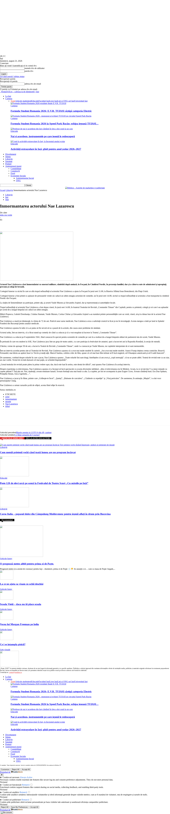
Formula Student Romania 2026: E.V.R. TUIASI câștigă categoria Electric (51, 111)
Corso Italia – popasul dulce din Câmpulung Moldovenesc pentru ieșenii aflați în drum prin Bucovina (55, 514)
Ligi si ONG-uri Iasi (65, 101)
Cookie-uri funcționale (12, 785)
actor (7, 397)
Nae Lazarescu (11, 404)
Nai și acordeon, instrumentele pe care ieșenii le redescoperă (43, 136)
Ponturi (8, 164)
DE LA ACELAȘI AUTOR (38, 438)
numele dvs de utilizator (34, 68)
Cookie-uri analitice (11, 792)
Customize (5, 769)
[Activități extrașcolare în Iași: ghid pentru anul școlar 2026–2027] (38, 141)
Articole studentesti (23, 101)
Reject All (15, 769)
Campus (8, 98)
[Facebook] (4, 224)
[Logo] (0, 92)
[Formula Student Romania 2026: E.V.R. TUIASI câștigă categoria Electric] (38, 103)
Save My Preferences (19, 807)
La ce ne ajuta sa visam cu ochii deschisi (21, 584)
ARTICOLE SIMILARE (12, 438)
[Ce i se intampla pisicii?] (6, 639)
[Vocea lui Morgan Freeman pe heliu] (6, 619)
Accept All (26, 769)
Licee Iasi (53, 101)
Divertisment (10, 154)
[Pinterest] (23, 224)
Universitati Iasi (81, 101)
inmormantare (11, 399)
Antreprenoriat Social (25, 178)
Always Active (26, 777)
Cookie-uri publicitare (12, 800)
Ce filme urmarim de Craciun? (27, 435)
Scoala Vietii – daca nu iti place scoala (20, 604)
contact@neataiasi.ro (15, 672)
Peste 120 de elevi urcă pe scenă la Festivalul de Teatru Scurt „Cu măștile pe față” (44, 483)
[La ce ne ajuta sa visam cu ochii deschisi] (6, 579)
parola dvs (29, 71)
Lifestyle (9, 159)
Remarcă (25, 785)
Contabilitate (16, 168)
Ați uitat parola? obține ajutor (12, 76)
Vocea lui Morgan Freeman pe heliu (19, 624)
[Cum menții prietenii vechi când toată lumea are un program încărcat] (57, 445)
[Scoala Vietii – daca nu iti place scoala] (6, 599)
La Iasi (8, 96)
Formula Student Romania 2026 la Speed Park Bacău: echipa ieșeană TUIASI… (55, 123)
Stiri (7, 199)
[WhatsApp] (33, 224)
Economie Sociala (18, 176)
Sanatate (8, 161)
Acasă (2, 190)
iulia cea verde (6, 215)
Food (13, 173)
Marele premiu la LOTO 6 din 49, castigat (33, 432)
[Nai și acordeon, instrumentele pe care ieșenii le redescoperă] (42, 129)
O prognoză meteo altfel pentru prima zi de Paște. (27, 563)
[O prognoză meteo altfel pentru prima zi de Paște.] (21, 556)
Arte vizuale (5, 649)
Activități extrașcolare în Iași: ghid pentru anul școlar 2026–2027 (46, 149)
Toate (13, 101)
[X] (14, 224)
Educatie (35, 101)
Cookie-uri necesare (11, 777)
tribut (7, 406)
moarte (8, 401)
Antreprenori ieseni (13, 166)
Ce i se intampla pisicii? (13, 644)
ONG (18, 180)
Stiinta (8, 156)
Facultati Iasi (44, 101)
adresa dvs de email (33, 84)
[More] (42, 224)
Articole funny (6, 558)
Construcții (15, 171)
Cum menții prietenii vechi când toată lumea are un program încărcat (38, 452)
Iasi (6, 197)
